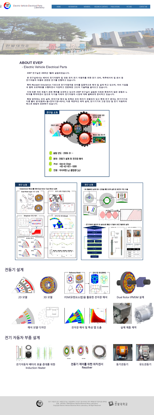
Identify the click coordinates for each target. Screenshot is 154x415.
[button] (73, 7)
